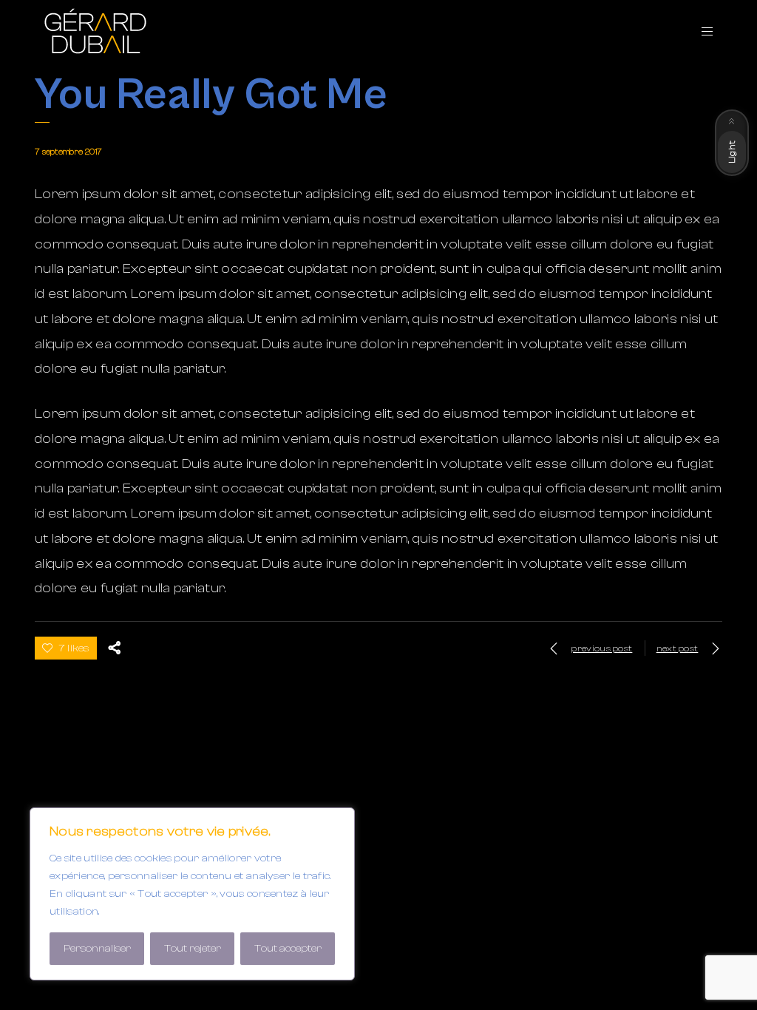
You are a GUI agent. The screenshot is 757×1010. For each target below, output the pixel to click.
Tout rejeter (192, 949)
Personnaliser (97, 949)
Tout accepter (288, 949)
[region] (192, 893)
